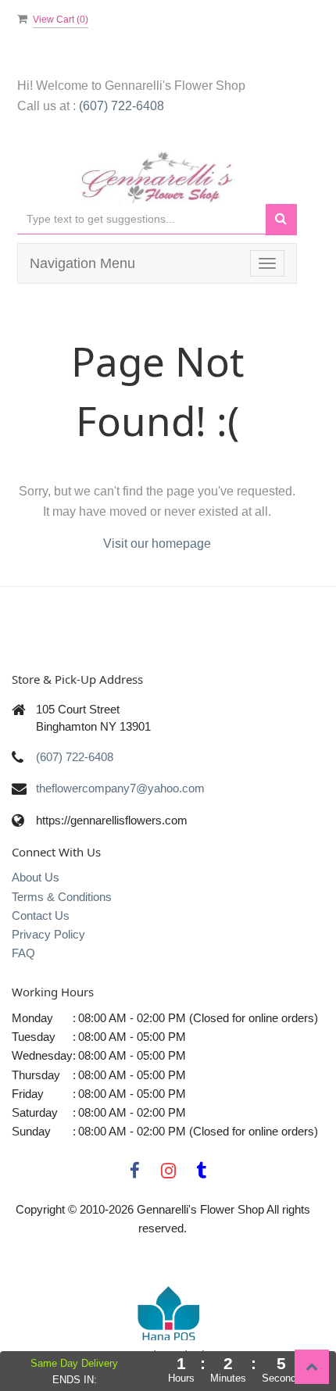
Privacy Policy (48, 934)
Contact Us (41, 915)
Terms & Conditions (62, 896)
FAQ (23, 953)
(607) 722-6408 (121, 106)
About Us (35, 877)
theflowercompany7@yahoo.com (120, 788)
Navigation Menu (82, 263)
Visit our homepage (157, 543)
